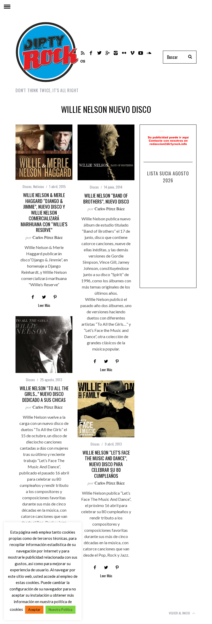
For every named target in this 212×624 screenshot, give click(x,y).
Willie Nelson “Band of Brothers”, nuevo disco (106, 198)
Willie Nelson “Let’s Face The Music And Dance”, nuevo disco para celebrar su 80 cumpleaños (106, 464)
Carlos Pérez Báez (48, 237)
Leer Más (44, 305)
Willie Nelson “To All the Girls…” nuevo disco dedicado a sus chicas (44, 394)
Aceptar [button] (34, 609)
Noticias (38, 186)
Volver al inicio (180, 613)
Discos (27, 186)
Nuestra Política (60, 609)
